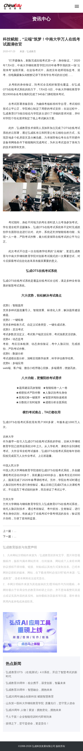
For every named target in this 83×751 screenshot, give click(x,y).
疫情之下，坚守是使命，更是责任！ (27, 723)
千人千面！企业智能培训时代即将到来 (29, 716)
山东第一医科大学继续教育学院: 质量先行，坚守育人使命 (40, 703)
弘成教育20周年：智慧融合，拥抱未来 (29, 689)
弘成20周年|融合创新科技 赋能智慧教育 (30, 696)
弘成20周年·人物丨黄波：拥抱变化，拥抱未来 (33, 710)
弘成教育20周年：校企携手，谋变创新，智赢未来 (36, 683)
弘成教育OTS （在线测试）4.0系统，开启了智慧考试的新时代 (41, 674)
